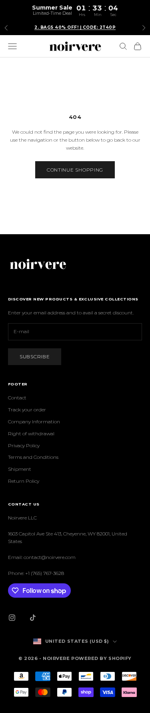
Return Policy (23, 481)
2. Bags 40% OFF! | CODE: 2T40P (75, 27)
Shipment (19, 469)
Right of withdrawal (31, 433)
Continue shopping (75, 170)
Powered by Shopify (101, 658)
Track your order (27, 410)
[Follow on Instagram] (12, 618)
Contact (17, 398)
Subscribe (35, 356)
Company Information (34, 422)
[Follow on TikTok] (33, 618)
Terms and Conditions (33, 457)
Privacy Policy (24, 445)
